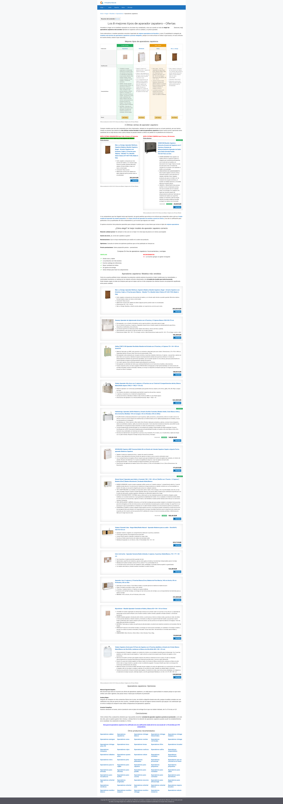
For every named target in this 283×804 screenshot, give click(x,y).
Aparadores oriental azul (141, 786)
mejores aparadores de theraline (149, 33)
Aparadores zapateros (121, 735)
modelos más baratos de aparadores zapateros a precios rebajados (121, 35)
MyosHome (125, 48)
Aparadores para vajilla (123, 765)
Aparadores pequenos (155, 765)
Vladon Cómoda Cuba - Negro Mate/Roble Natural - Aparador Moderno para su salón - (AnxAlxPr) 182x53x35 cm (146, 528)
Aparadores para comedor (157, 775)
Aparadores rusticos (141, 749)
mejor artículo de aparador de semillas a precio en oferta (146, 218)
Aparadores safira (157, 749)
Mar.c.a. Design (174, 48)
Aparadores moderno (155, 791)
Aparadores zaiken (106, 734)
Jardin (109, 7)
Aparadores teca (123, 744)
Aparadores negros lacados (175, 786)
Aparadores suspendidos (172, 750)
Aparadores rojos (123, 749)
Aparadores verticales (155, 740)
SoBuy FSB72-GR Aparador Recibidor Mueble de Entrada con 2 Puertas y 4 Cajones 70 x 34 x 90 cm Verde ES (147, 347)
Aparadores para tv (107, 765)
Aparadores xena (123, 739)
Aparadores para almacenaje (157, 781)
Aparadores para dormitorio (174, 775)
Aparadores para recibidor (157, 770)
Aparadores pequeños (172, 765)
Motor (123, 7)
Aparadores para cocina (140, 775)
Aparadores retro (106, 760)
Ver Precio (125, 117)
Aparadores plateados (138, 760)
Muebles (112, 13)
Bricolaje (130, 7)
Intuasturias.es (110, 3)
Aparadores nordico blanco (107, 791)
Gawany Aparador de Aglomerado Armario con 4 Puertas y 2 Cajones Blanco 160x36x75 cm (144, 320)
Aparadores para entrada (106, 770)
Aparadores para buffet (123, 775)
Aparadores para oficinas (123, 770)
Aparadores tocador (175, 744)
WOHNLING (141, 48)
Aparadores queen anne (123, 755)
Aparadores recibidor (155, 755)
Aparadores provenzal (155, 760)
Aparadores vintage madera (175, 735)
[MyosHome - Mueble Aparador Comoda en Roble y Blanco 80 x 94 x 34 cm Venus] (125, 57)
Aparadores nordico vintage (141, 791)
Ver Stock (135, 180)
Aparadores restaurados (172, 755)
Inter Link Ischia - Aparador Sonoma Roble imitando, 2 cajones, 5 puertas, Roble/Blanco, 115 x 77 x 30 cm (147, 555)
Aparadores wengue (107, 739)
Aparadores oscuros (141, 780)
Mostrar (117, 19)
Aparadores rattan (140, 754)
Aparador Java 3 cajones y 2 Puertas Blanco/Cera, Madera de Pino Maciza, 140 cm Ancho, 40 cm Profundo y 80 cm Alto (145, 581)
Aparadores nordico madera (124, 791)
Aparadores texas (140, 744)
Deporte (116, 7)
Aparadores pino (123, 760)
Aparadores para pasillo (140, 770)
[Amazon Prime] (179, 437)
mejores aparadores (173, 224)
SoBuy (158, 48)
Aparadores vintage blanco (141, 735)
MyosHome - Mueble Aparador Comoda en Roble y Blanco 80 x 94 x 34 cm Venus (141, 608)
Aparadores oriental (124, 785)
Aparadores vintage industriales (158, 735)
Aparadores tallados (107, 754)
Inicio (101, 13)
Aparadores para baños (174, 781)
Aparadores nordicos (104, 786)
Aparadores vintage (175, 739)
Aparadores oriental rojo (107, 781)
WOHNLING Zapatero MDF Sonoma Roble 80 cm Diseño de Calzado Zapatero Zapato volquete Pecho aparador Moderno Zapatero (147, 450)
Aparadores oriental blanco (158, 786)
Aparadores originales (121, 781)
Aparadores (119, 13)
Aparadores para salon (174, 770)
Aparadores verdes (141, 739)
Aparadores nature (174, 790)
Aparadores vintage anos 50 (107, 745)
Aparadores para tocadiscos (106, 775)
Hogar (101, 7)
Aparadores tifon (157, 744)
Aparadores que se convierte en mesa (175, 760)
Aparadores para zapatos (140, 765)
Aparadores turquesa (104, 750)
